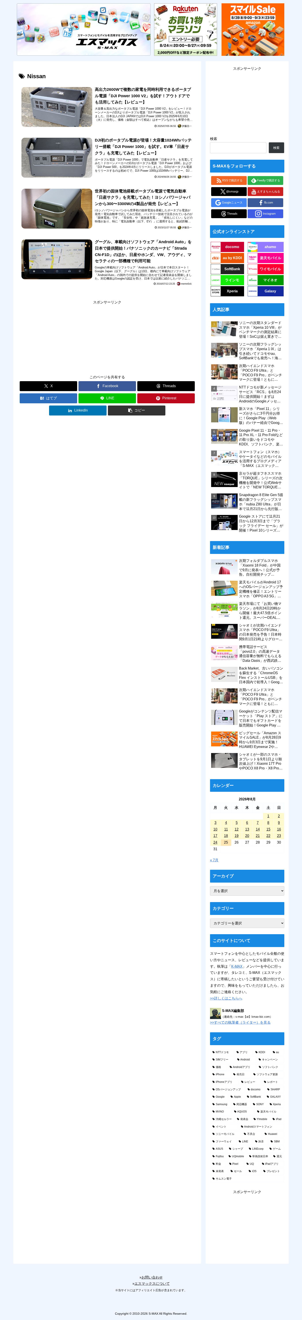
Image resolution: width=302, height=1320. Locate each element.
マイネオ (270, 280)
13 (247, 829)
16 (279, 829)
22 (268, 836)
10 (215, 829)
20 (247, 836)
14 (258, 829)
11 (226, 829)
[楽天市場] (185, 29)
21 (258, 836)
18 (226, 836)
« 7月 (214, 860)
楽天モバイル (270, 258)
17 (215, 836)
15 (268, 829)
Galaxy (270, 291)
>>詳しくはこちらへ (226, 998)
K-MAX (237, 966)
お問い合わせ (152, 1277)
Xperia (232, 291)
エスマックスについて (152, 1283)
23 (279, 836)
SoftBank (232, 269)
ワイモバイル (270, 269)
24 (215, 842)
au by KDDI (232, 258)
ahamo (270, 247)
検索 (213, 139)
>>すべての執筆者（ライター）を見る (240, 1022)
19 (237, 836)
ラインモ (232, 280)
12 (237, 829)
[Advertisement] (107, 337)
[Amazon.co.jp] (253, 29)
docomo (232, 247)
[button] (136, 410)
